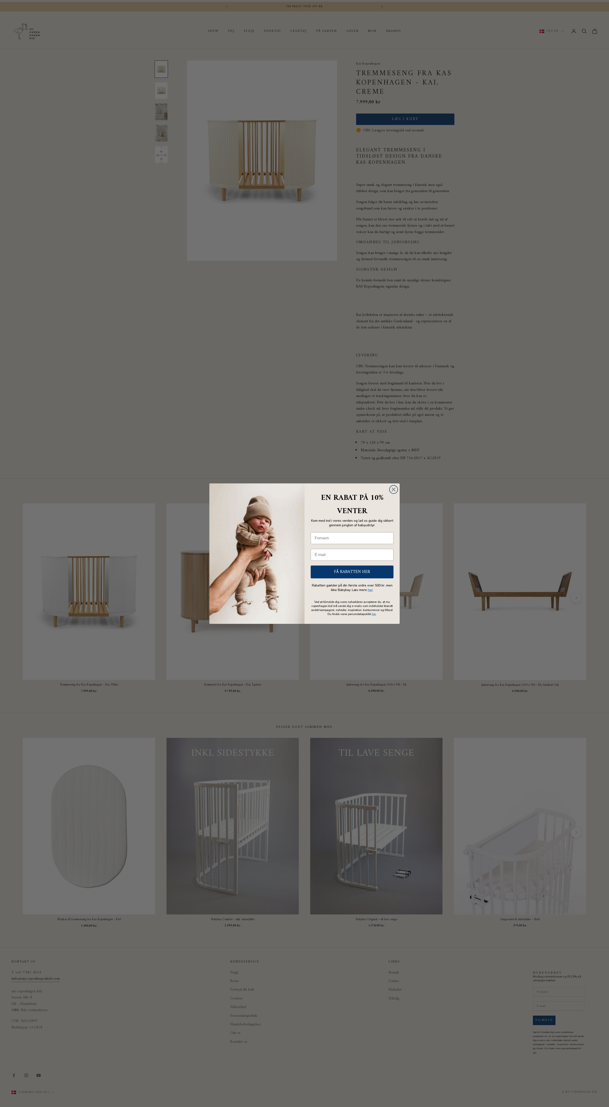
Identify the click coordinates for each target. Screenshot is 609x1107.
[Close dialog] (393, 489)
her (370, 590)
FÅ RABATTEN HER (352, 572)
